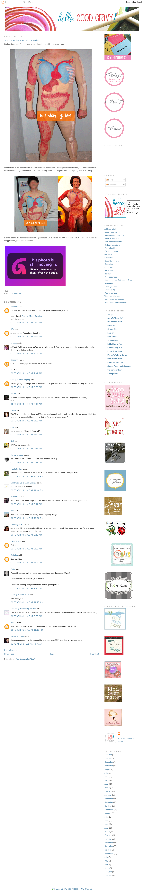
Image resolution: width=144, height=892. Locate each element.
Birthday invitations (112, 245)
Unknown (14, 307)
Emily (13, 569)
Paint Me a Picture (115, 362)
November (108, 766)
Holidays (108, 274)
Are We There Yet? (115, 318)
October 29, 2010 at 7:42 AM (26, 373)
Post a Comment (11, 650)
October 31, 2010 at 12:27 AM (27, 602)
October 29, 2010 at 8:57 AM (26, 435)
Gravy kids (108, 267)
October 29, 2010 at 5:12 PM (26, 504)
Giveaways (108, 258)
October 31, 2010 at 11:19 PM (27, 630)
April (106, 784)
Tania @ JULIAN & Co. (20, 595)
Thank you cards (111, 287)
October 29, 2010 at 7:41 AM (26, 337)
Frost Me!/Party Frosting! (32, 316)
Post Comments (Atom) (25, 659)
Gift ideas (108, 254)
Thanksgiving (109, 290)
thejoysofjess (16, 541)
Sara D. (14, 622)
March (107, 788)
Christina (14, 555)
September (108, 810)
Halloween (17, 293)
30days (110, 314)
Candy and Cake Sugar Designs (24, 483)
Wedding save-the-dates (114, 299)
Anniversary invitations (113, 232)
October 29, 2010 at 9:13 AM (26, 449)
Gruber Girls (112, 329)
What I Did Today (18, 636)
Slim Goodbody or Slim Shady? (21, 40)
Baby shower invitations (114, 235)
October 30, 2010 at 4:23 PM (26, 563)
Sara (12, 511)
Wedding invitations (112, 296)
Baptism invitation (111, 238)
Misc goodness (110, 277)
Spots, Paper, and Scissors (119, 366)
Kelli (12, 441)
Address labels (110, 229)
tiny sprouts (112, 373)
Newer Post (9, 654)
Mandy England (17, 455)
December (108, 762)
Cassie (13, 410)
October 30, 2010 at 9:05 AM (26, 549)
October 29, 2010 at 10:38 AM (27, 476)
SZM (12, 329)
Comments (112, 185)
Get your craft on (111, 251)
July (106, 773)
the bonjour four (114, 370)
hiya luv (110, 333)
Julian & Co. (112, 340)
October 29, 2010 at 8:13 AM (26, 404)
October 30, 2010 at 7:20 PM (26, 588)
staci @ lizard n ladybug (20, 380)
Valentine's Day (110, 293)
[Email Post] (6, 290)
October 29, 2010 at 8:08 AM (26, 387)
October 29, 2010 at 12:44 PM (27, 490)
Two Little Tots (16, 469)
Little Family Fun (114, 348)
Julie (12, 427)
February (108, 755)
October (107, 806)
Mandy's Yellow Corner (117, 355)
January (107, 758)
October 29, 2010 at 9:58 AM (26, 463)
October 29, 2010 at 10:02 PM (27, 518)
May (106, 780)
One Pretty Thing (114, 359)
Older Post (94, 654)
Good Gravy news (111, 261)
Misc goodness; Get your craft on (118, 280)
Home (52, 654)
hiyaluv (13, 393)
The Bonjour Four (18, 524)
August (107, 769)
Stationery (108, 283)
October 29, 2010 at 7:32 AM (26, 323)
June (106, 777)
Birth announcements (113, 242)
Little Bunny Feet (114, 344)
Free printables (110, 248)
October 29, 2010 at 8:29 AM (26, 421)
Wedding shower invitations (115, 302)
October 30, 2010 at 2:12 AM (26, 535)
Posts (110, 180)
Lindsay (14, 343)
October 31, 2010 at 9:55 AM (26, 616)
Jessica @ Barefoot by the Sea (23, 609)
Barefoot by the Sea (115, 322)
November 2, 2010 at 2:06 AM (27, 644)
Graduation (108, 264)
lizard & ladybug (114, 351)
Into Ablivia (15, 497)
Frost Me (111, 326)
